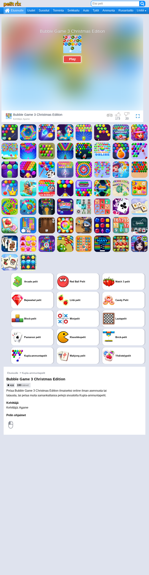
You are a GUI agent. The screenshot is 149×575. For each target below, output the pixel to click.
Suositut (44, 10)
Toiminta (58, 10)
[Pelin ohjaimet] (110, 116)
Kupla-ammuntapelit (33, 372)
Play (72, 59)
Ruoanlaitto (125, 10)
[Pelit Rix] (12, 4)
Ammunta (108, 10)
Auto (86, 10)
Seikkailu (73, 10)
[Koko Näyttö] (136, 116)
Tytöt (96, 10)
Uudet (31, 10)
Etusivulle (17, 10)
